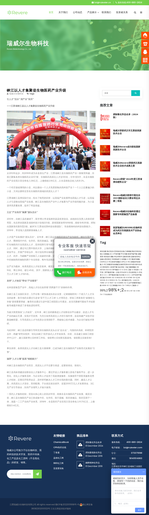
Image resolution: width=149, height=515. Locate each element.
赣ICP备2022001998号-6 (67, 504)
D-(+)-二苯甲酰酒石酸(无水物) (113, 275)
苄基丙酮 (117, 254)
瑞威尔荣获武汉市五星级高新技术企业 (127, 132)
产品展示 (92, 12)
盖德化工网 (58, 458)
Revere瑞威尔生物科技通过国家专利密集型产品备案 (126, 213)
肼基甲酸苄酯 (132, 254)
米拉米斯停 (118, 257)
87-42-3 (134, 291)
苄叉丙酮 (124, 254)
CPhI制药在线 (59, 447)
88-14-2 (127, 291)
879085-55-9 (110, 278)
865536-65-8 (121, 278)
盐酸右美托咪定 (105, 259)
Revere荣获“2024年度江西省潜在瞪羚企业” (127, 180)
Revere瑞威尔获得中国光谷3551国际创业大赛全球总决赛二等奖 (126, 198)
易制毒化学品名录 (93, 442)
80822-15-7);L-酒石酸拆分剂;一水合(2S (124, 280)
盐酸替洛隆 (127, 257)
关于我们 (63, 12)
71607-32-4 (113, 283)
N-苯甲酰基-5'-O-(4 (117, 270)
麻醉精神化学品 (92, 462)
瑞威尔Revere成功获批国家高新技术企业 (126, 148)
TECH (108, 270)
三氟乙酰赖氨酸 (130, 267)
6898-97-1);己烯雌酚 (110, 285)
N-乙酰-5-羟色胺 (132, 270)
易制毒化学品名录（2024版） (125, 116)
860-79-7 (122, 285)
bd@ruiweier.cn (102, 2)
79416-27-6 (104, 283)
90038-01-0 (104, 280)
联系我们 (106, 12)
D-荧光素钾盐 (132, 272)
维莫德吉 (107, 257)
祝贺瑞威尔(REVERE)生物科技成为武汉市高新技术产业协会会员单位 (127, 230)
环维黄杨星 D (116, 259)
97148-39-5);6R (134, 278)
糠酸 (112, 257)
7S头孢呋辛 (108, 294)
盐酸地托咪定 (136, 257)
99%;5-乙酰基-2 (132, 285)
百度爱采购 (58, 468)
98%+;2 (116, 290)
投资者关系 (122, 12)
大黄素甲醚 (113, 267)
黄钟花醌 (103, 251)
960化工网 (58, 463)
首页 (51, 12)
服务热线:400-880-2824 (130, 2)
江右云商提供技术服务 (61, 508)
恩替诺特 (106, 267)
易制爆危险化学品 (93, 452)
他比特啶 (121, 267)
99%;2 (104, 290)
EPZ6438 (123, 272)
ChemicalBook (61, 442)
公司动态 (77, 12)
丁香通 (56, 452)
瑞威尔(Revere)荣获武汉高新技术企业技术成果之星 (127, 164)
